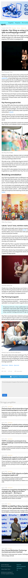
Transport (10, 548)
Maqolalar (17, 22)
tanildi (24, 230)
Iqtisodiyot (10, 406)
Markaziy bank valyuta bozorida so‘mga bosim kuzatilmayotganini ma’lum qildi (15, 409)
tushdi (3, 192)
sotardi (11, 112)
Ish (17, 570)
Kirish (4, 395)
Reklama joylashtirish (21, 566)
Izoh (11, 371)
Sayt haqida (19, 568)
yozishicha (4, 78)
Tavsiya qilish (19, 371)
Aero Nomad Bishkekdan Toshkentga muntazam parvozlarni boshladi (14, 551)
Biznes (9, 503)
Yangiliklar (11, 22)
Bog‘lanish (19, 564)
